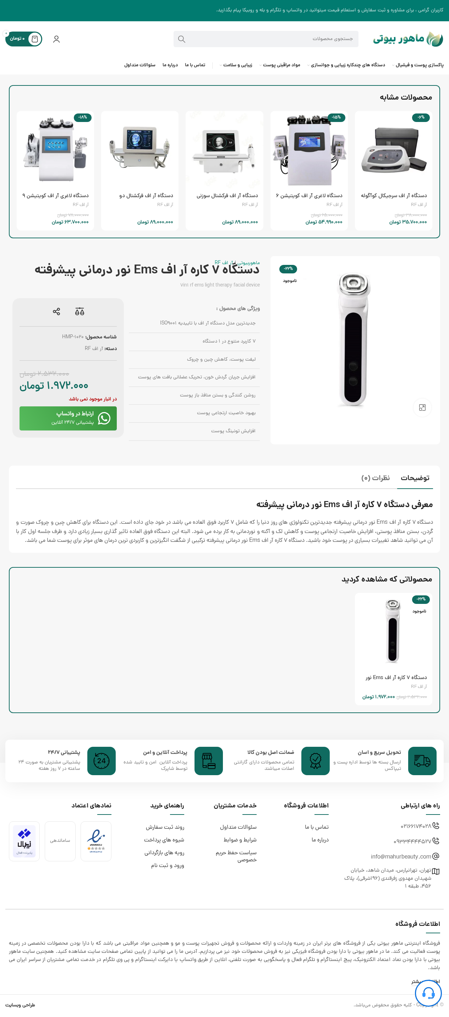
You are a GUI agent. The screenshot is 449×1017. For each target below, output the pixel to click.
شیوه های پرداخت (164, 840)
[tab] (415, 479)
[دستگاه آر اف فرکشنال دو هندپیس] (140, 149)
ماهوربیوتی (248, 263)
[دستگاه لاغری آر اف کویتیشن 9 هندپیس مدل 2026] (55, 149)
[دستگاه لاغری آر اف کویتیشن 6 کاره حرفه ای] (309, 149)
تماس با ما (317, 827)
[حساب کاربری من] (56, 39)
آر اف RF (419, 205)
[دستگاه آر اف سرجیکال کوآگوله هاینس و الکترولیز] (393, 149)
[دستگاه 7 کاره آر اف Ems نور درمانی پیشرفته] (393, 631)
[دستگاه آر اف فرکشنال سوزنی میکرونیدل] (224, 149)
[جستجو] (182, 39)
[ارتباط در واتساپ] (104, 418)
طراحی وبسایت (20, 1005)
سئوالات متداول (238, 827)
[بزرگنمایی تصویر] (422, 407)
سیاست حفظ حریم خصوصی (236, 857)
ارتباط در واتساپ (75, 414)
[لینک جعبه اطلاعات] (385, 761)
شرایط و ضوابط (240, 840)
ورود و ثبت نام (167, 866)
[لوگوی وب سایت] (408, 39)
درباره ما (320, 840)
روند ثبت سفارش (165, 827)
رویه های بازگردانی (164, 853)
